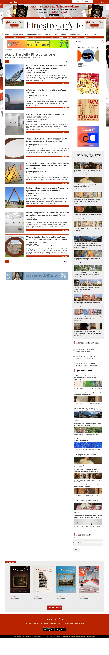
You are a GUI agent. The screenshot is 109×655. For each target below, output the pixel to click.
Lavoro (86, 34)
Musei (34, 97)
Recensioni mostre (34, 34)
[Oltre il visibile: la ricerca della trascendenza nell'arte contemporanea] (88, 445)
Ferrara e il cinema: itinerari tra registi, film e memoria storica (87, 303)
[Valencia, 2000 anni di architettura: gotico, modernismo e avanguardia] (88, 282)
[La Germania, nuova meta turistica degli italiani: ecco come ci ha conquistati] (88, 430)
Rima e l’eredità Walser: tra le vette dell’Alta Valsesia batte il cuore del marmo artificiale (87, 273)
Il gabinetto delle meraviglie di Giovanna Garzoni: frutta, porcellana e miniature (86, 501)
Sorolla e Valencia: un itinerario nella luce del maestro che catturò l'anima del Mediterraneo (87, 332)
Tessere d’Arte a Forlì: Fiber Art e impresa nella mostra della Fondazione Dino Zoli (87, 317)
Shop (94, 34)
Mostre (35, 37)
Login (77, 2)
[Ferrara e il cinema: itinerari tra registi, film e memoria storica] (88, 297)
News (7, 34)
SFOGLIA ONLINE (15, 598)
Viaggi (56, 34)
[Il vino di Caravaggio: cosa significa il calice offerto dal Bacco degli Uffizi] (88, 180)
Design (63, 34)
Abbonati (87, 2)
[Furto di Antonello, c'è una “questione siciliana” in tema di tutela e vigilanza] (88, 491)
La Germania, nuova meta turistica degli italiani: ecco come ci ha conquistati (88, 424)
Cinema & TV (87, 37)
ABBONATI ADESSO (54, 607)
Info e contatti (44, 624)
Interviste (43, 37)
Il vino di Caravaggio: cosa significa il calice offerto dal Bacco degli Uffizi (87, 185)
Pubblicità (71, 17)
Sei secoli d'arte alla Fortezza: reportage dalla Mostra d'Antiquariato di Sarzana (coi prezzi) (87, 470)
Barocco (47, 246)
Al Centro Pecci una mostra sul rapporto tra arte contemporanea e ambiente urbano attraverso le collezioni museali (47, 165)
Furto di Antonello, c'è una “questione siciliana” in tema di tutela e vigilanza (88, 486)
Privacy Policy (69, 624)
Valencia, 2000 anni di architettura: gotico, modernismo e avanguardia (86, 288)
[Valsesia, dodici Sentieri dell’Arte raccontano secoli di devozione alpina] (88, 253)
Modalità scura (79, 624)
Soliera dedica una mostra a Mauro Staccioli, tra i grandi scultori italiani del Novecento (47, 189)
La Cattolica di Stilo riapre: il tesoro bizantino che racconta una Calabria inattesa (87, 171)
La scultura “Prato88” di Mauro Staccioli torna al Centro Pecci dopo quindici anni (46, 66)
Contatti (62, 17)
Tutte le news (17, 37)
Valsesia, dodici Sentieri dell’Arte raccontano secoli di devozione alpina (87, 259)
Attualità (27, 37)
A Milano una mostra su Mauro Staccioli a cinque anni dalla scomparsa (45, 115)
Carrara (53, 246)
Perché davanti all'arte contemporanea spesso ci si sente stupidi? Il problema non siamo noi (88, 516)
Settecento (40, 246)
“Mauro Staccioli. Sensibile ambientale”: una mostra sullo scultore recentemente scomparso (47, 238)
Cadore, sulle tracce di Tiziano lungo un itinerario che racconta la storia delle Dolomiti (87, 244)
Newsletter (52, 17)
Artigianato (60, 37)
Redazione (31, 71)
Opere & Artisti (18, 34)
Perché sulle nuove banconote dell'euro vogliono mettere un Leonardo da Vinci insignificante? (85, 377)
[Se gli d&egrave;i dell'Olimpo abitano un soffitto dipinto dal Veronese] (88, 224)
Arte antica (32, 246)
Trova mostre (75, 34)
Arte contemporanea (39, 72)
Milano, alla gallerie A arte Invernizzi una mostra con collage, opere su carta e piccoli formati (47, 213)
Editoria (69, 37)
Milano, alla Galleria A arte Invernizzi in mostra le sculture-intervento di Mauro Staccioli (47, 140)
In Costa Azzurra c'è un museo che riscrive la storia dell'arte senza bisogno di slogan (87, 200)
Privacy (73, 636)
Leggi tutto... (65, 83)
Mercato (78, 37)
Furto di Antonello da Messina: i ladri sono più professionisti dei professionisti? (88, 394)
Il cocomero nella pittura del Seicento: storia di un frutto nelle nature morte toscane (88, 215)
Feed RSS (60, 624)
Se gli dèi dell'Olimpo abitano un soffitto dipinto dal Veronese (88, 229)
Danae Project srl (68, 636)
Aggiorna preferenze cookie (82, 636)
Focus (51, 37)
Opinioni (47, 34)
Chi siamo (43, 17)
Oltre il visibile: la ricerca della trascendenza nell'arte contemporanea (87, 440)
